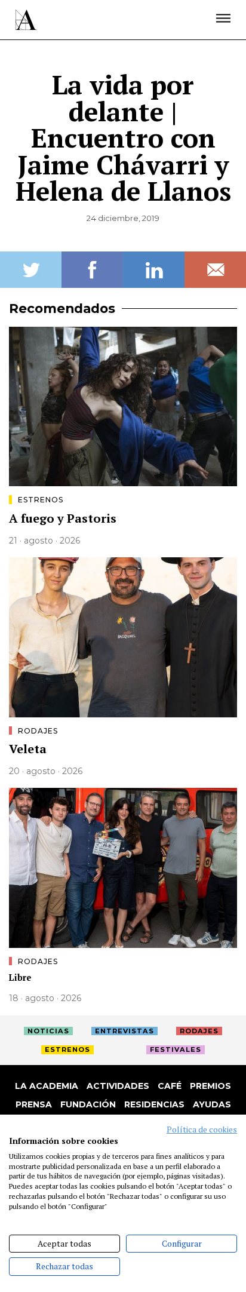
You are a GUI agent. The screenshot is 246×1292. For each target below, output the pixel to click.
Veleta (28, 749)
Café (170, 1086)
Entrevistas (124, 1031)
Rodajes (38, 730)
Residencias (154, 1104)
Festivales (175, 1049)
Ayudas (212, 1104)
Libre (20, 977)
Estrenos (40, 499)
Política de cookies (202, 1129)
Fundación (88, 1104)
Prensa (34, 1104)
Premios (210, 1086)
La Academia (46, 1086)
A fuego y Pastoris (62, 518)
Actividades (118, 1086)
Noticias (48, 1031)
